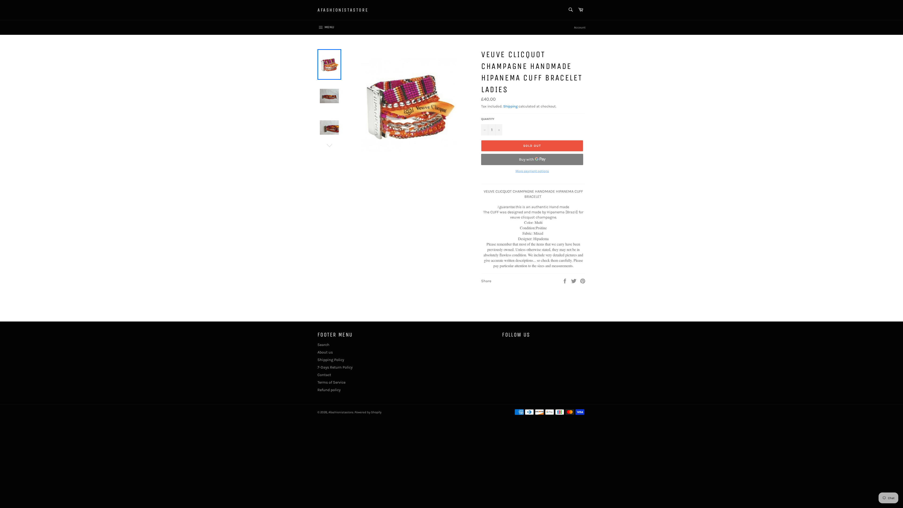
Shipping (510, 106)
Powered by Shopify (368, 412)
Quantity (487, 119)
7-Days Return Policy (334, 367)
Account (580, 27)
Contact (324, 375)
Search (323, 344)
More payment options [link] (532, 171)
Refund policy (329, 390)
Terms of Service (331, 382)
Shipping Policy (330, 359)
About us (325, 352)
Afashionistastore (342, 10)
